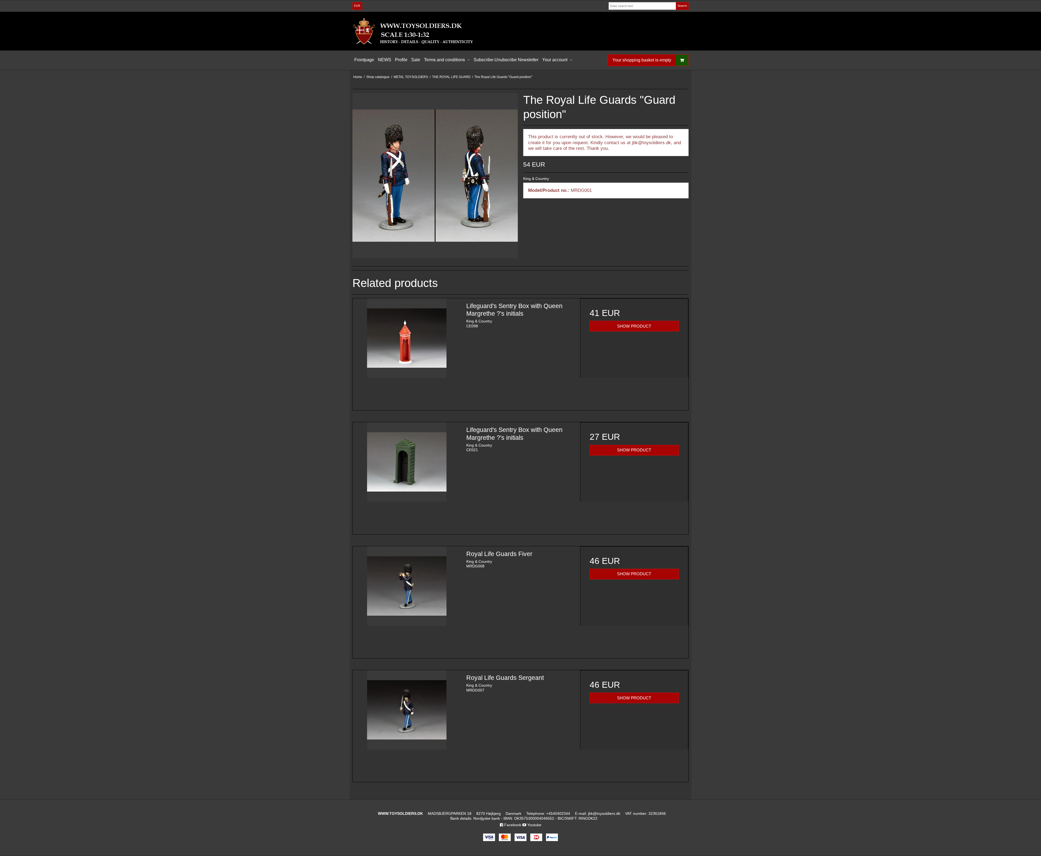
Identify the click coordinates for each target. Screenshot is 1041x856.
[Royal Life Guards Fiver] (407, 600)
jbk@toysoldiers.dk (604, 813)
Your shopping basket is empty (641, 60)
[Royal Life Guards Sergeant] (407, 724)
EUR (357, 5)
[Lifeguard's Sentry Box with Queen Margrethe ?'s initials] (407, 352)
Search (682, 5)
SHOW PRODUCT (634, 326)
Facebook (512, 825)
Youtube (533, 825)
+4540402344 (558, 813)
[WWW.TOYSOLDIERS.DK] (520, 31)
